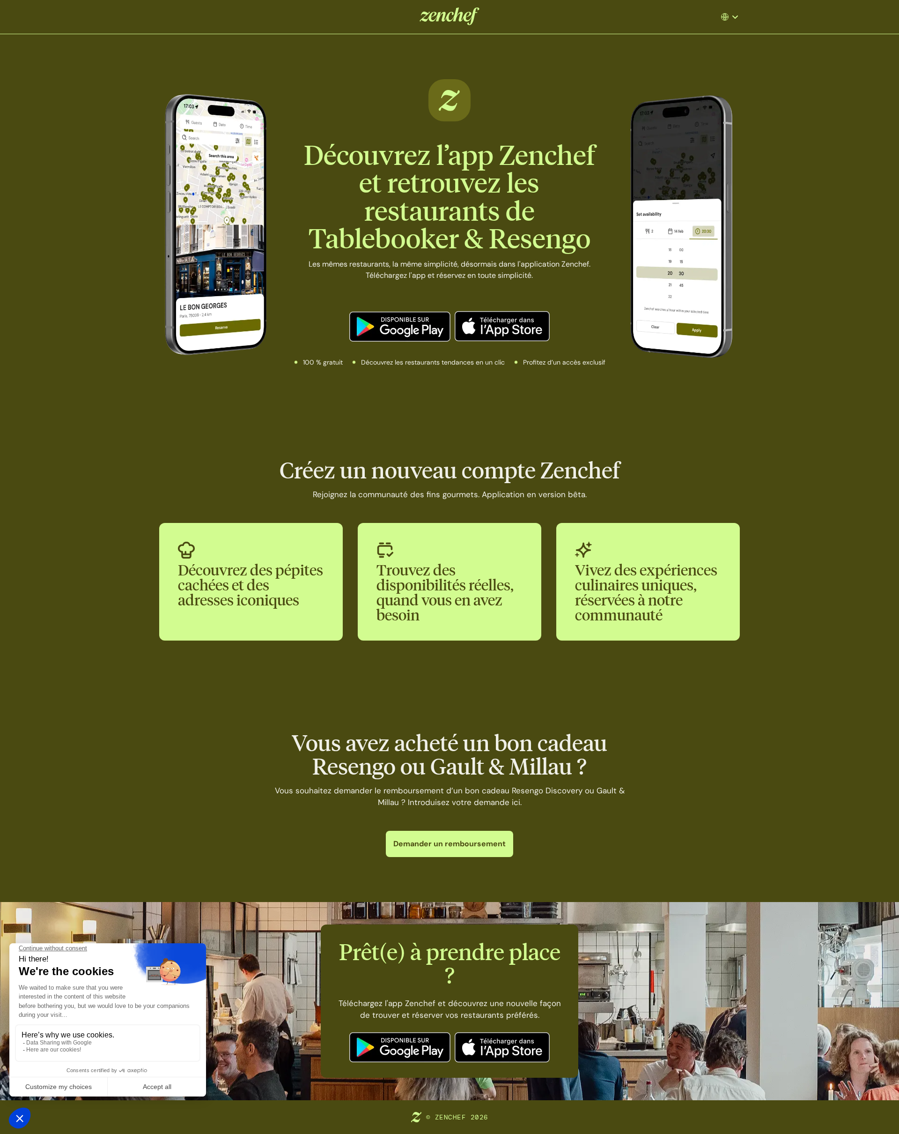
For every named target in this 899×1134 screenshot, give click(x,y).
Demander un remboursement (449, 844)
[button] (730, 17)
